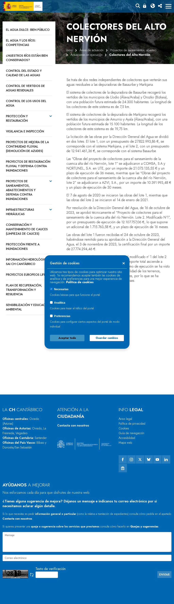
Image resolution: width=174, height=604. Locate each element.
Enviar (164, 574)
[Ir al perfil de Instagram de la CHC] (131, 459)
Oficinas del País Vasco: (24, 445)
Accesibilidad (127, 438)
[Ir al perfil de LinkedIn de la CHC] (166, 459)
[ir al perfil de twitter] (140, 459)
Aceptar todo (67, 338)
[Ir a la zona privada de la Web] (145, 6)
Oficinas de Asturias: (24, 430)
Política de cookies (80, 282)
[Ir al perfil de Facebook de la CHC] (123, 459)
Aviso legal (125, 419)
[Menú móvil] (168, 6)
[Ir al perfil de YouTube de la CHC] (157, 459)
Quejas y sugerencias (144, 526)
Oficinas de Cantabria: (25, 438)
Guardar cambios (107, 338)
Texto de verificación (51, 568)
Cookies (124, 428)
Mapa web (125, 442)
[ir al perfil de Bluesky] (149, 459)
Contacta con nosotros (73, 425)
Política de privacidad (132, 423)
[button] (138, 6)
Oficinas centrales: (21, 421)
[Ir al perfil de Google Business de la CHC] (123, 468)
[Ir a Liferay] (22, 6)
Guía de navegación (131, 433)
